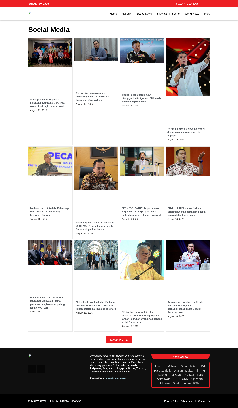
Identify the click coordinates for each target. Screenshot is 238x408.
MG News (172, 366)
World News (192, 13)
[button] (119, 339)
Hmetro (159, 366)
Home (113, 13)
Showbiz (162, 13)
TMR (200, 374)
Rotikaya (175, 374)
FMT (204, 370)
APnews (165, 383)
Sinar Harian (189, 366)
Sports (176, 13)
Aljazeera (197, 379)
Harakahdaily (163, 370)
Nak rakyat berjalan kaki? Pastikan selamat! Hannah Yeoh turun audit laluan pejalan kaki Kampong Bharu (96, 305)
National (127, 13)
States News (144, 13)
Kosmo (163, 374)
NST (203, 366)
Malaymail (192, 370)
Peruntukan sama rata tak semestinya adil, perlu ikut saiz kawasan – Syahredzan (93, 96)
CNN (185, 379)
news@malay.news (115, 378)
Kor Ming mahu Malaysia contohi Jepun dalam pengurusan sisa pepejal (186, 132)
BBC (177, 379)
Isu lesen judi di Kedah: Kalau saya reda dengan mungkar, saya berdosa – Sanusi (49, 211)
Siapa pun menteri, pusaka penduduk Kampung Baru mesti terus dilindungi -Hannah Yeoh (48, 103)
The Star (189, 374)
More (207, 13)
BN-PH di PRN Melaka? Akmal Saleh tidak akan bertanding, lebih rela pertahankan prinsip (186, 211)
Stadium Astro (182, 383)
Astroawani (164, 379)
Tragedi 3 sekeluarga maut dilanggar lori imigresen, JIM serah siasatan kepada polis (141, 98)
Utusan (179, 370)
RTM (196, 383)
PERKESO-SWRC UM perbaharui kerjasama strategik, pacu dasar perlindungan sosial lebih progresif (141, 211)
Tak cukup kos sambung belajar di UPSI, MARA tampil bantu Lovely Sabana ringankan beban (95, 226)
